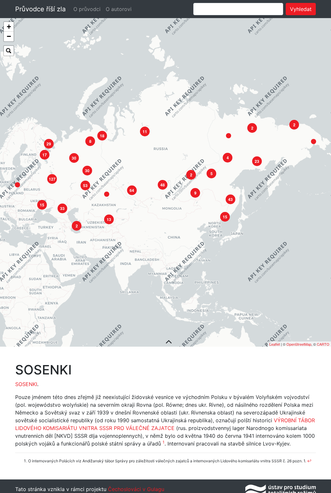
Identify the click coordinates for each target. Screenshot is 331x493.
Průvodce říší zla (40, 9)
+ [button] (9, 27)
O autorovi (119, 9)
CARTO (323, 344)
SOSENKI (26, 384)
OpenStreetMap (298, 344)
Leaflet (274, 344)
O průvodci (87, 9)
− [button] (9, 36)
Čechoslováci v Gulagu (135, 489)
